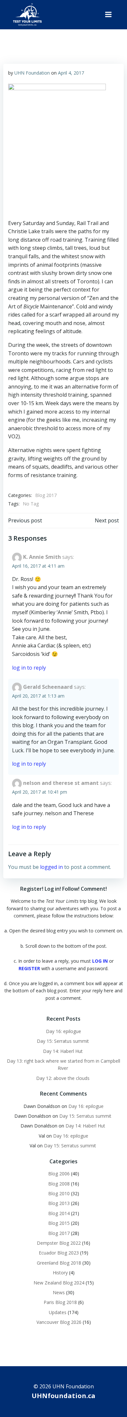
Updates (57, 1312)
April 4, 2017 (71, 73)
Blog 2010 (59, 1193)
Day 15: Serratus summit (63, 1041)
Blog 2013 (59, 1203)
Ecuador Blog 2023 (59, 1253)
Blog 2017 (46, 495)
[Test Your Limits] (27, 14)
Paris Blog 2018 (60, 1302)
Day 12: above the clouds (63, 1078)
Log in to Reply (29, 667)
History (60, 1272)
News (59, 1292)
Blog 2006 (59, 1173)
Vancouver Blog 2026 (58, 1322)
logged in (51, 867)
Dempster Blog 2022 (59, 1243)
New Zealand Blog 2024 (59, 1283)
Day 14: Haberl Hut (63, 1051)
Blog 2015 (59, 1223)
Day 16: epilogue (63, 1031)
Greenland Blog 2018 (59, 1263)
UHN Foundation (32, 73)
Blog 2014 (59, 1213)
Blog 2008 (59, 1184)
